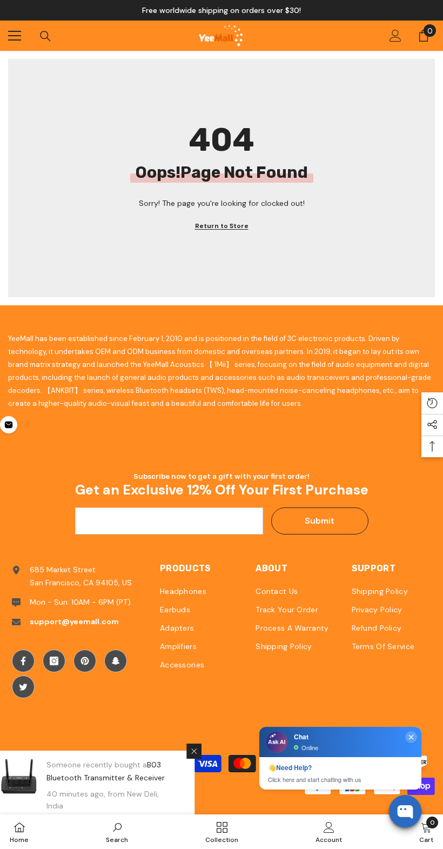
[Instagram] (54, 661)
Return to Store (222, 226)
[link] (117, 832)
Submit (319, 520)
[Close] (206, 751)
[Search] (45, 36)
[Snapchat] (115, 661)
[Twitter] (23, 687)
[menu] (14, 35)
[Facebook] (23, 661)
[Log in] (395, 36)
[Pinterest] (84, 661)
